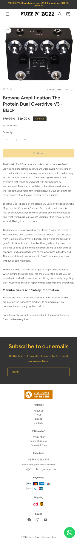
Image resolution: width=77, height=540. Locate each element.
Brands (38, 419)
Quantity (7, 132)
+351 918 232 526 (38, 459)
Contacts (38, 423)
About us (38, 410)
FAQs (38, 414)
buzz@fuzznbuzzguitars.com (38, 469)
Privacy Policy (38, 437)
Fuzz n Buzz (33, 537)
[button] (7, 14)
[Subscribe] (65, 372)
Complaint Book (38, 445)
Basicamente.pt (49, 537)
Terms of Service (38, 441)
